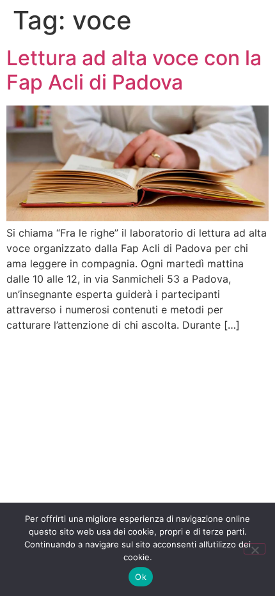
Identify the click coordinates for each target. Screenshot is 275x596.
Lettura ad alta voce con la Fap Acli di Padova (134, 70)
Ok (140, 577)
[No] (254, 548)
